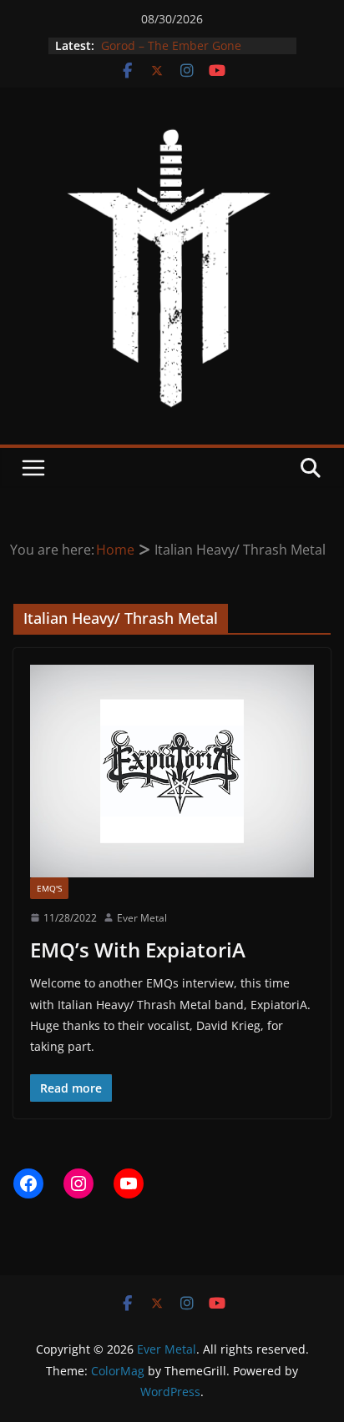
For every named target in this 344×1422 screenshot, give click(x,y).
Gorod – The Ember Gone (169, 45)
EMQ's (49, 888)
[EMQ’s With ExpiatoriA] (172, 771)
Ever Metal (142, 918)
